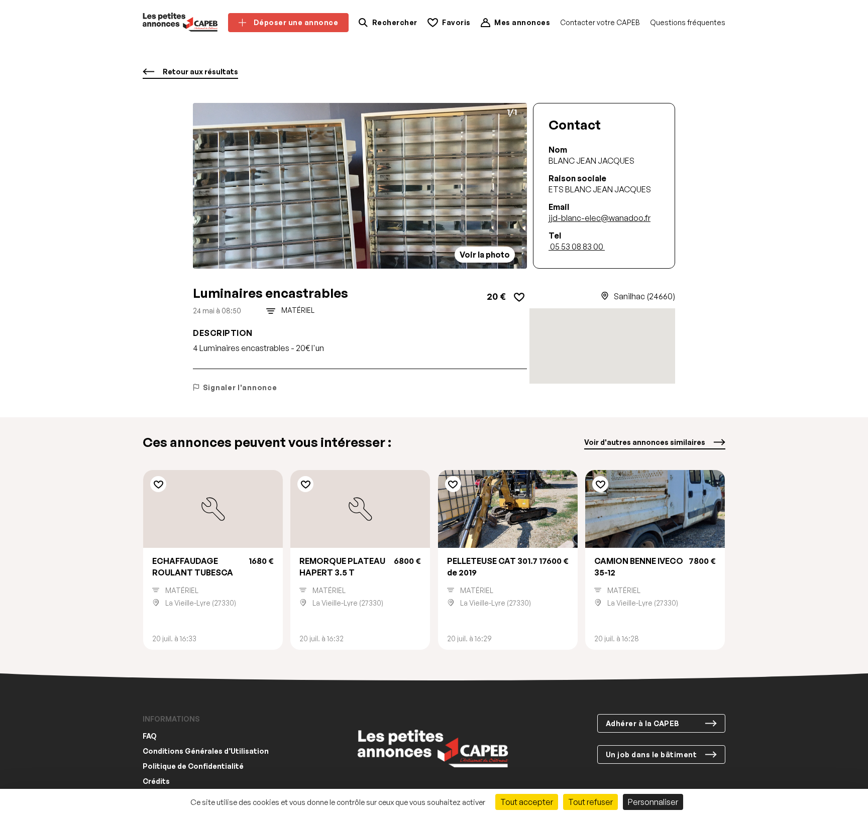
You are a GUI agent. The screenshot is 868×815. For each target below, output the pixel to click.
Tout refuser (590, 802)
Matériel (297, 310)
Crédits (156, 781)
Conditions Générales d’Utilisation (206, 751)
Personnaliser (653, 802)
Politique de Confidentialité (193, 766)
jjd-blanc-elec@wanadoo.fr (599, 218)
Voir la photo (485, 255)
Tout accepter (526, 802)
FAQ (150, 736)
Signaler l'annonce (240, 387)
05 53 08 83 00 (577, 247)
